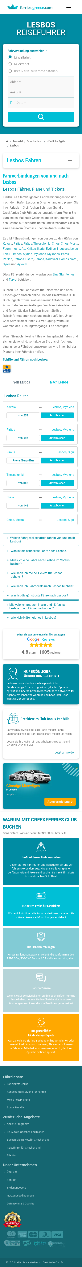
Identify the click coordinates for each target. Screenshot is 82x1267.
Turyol (13, 279)
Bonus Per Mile (15, 1107)
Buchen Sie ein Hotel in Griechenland (28, 1139)
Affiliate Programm (18, 1124)
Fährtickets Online (17, 1084)
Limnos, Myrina (21, 254)
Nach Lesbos (59, 382)
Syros (6, 264)
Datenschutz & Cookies (20, 1203)
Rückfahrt (21, 64)
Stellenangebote (16, 1187)
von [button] (23, 415)
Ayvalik (22, 264)
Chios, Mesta (69, 243)
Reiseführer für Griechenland (24, 1147)
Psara (29, 259)
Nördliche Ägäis (56, 141)
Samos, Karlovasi (46, 259)
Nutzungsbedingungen (20, 1195)
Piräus (18, 243)
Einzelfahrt (22, 57)
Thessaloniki (42, 243)
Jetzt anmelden (65, 752)
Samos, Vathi (68, 259)
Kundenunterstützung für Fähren (26, 1091)
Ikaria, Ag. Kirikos (24, 248)
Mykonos (40, 254)
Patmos (19, 259)
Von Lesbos (21, 382)
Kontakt (11, 1180)
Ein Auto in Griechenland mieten (25, 1132)
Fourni (7, 248)
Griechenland (35, 141)
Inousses (63, 248)
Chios (55, 243)
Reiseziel (18, 141)
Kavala (7, 243)
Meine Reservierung (18, 1099)
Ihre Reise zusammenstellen (36, 71)
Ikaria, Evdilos (46, 248)
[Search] (41, 117)
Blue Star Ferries (63, 274)
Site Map (12, 1155)
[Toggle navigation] (69, 7)
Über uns (12, 1172)
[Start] (7, 141)
